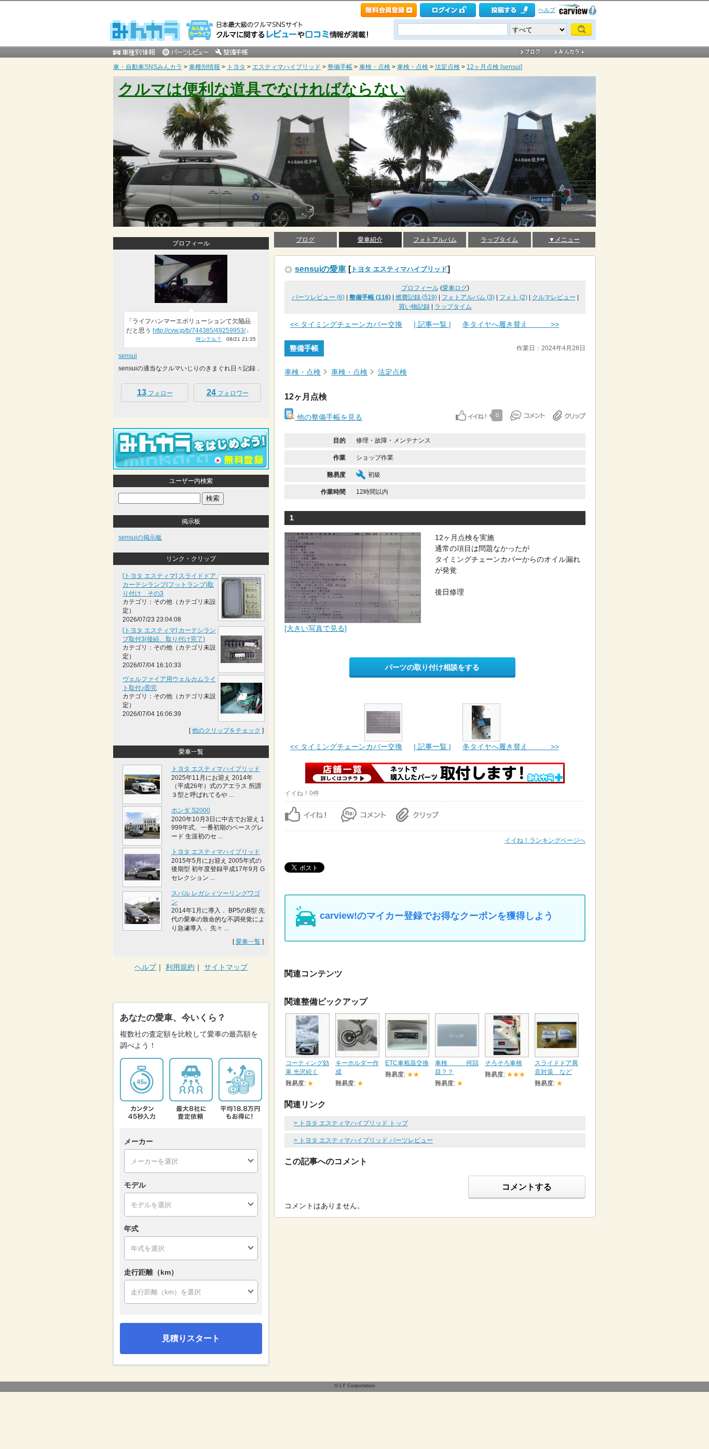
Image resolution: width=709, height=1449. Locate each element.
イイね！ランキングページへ (545, 840)
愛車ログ (454, 288)
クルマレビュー (554, 297)
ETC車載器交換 (407, 1063)
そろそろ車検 (503, 1063)
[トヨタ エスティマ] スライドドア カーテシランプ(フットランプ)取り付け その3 (172, 584)
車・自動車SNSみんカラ (147, 67)
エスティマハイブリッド (286, 67)
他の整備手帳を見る (328, 417)
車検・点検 (374, 67)
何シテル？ (209, 339)
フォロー (155, 392)
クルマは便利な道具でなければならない (262, 89)
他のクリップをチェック (226, 730)
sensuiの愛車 (320, 268)
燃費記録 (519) (416, 297)
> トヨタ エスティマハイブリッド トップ (351, 1123)
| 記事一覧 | (432, 324)
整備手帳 (340, 67)
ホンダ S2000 (190, 810)
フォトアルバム (435, 239)
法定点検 (447, 67)
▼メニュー (564, 239)
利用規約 (180, 967)
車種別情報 (204, 67)
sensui (127, 356)
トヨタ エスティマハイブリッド (399, 269)
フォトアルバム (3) (468, 297)
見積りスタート (191, 1338)
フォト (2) (513, 297)
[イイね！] (471, 415)
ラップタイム (499, 239)
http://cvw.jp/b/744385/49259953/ (199, 330)
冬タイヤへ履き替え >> (510, 324)
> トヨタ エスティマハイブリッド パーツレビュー (363, 1140)
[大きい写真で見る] (315, 628)
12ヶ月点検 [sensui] (494, 67)
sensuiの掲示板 (140, 537)
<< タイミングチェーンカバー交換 (346, 324)
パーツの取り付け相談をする (432, 667)
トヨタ (236, 67)
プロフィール (420, 288)
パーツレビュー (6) (318, 297)
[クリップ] (569, 415)
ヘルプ (546, 10)
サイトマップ (226, 967)
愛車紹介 (370, 239)
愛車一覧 (248, 941)
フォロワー (228, 392)
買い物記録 (414, 306)
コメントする (527, 1186)
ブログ (305, 239)
